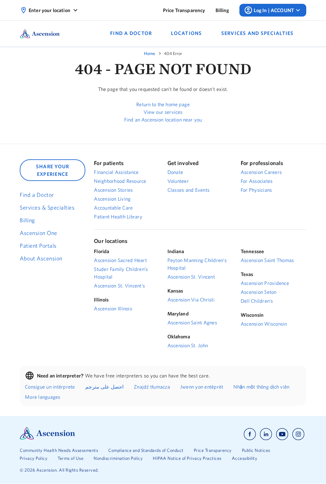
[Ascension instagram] (298, 434)
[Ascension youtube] (282, 434)
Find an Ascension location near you (163, 119)
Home (149, 53)
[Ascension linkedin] (266, 434)
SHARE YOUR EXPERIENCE (52, 170)
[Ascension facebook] (250, 434)
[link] (184, 10)
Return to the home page (162, 104)
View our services (163, 112)
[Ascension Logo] (47, 438)
